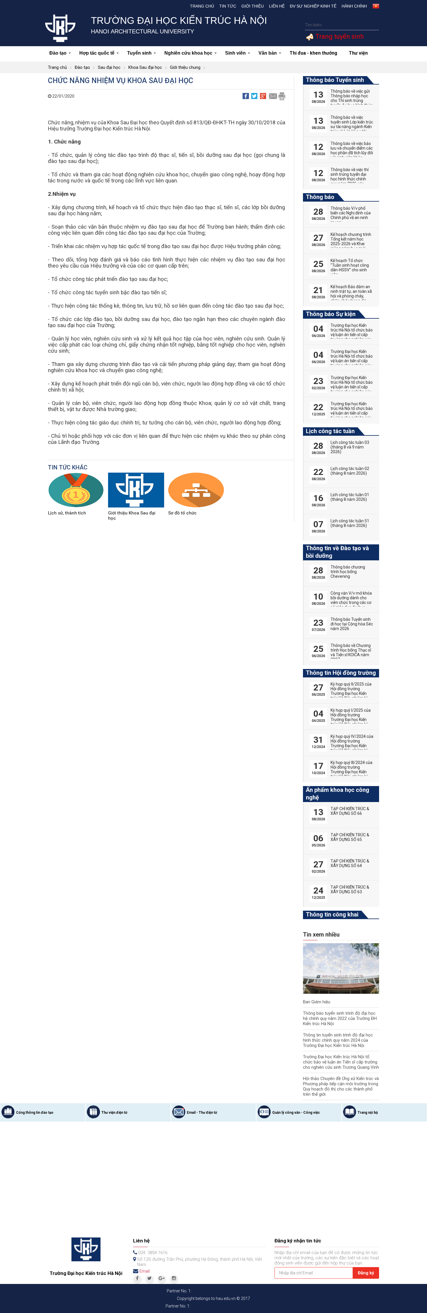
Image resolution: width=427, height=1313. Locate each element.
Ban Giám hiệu (316, 1002)
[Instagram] (174, 1279)
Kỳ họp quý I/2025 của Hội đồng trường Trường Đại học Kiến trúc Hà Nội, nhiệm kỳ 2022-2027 (351, 719)
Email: (144, 1271)
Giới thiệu (252, 6)
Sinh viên (235, 53)
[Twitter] (149, 1279)
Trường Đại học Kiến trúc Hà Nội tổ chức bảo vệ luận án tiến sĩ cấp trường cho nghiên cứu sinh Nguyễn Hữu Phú (352, 387)
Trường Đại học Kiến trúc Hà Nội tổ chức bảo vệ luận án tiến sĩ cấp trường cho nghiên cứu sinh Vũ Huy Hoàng (352, 413)
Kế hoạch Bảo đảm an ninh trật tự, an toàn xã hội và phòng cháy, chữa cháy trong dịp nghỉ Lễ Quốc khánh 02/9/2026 (351, 298)
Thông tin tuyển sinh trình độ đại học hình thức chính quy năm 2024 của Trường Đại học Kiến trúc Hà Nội (338, 1040)
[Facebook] (137, 1279)
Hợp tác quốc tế (96, 53)
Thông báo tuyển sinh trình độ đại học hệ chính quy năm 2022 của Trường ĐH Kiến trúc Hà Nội (340, 1018)
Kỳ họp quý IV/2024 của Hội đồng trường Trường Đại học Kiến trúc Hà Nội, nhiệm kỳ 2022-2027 (352, 745)
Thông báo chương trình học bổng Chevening (348, 572)
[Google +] (161, 1279)
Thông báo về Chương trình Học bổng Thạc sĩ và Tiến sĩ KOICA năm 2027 (351, 652)
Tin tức (227, 6)
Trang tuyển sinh (339, 36)
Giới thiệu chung (185, 67)
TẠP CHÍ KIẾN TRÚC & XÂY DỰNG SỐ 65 (350, 837)
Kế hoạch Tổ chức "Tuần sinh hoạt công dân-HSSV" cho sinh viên (350, 267)
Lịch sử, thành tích (67, 513)
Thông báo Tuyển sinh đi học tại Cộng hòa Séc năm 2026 (352, 624)
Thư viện (358, 53)
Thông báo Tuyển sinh (335, 79)
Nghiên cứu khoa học (188, 53)
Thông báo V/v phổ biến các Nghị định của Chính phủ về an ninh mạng (351, 215)
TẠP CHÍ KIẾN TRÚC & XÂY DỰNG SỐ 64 (350, 863)
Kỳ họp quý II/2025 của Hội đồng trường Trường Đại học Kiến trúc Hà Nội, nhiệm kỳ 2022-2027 (351, 693)
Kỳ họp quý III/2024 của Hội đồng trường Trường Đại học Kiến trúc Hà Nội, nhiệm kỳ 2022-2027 (351, 771)
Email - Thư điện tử (202, 1113)
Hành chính (354, 6)
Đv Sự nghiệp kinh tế (313, 6)
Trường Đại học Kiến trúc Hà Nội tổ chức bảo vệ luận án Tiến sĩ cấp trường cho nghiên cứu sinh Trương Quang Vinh (341, 1062)
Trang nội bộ (368, 1113)
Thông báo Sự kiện (331, 314)
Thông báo (320, 196)
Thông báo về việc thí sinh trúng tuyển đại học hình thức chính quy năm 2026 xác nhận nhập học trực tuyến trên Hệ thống (350, 181)
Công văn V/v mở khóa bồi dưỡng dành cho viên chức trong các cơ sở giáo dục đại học (351, 600)
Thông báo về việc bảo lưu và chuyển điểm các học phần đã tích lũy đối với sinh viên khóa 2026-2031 (352, 152)
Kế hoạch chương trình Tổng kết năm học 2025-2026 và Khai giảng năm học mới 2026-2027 (351, 243)
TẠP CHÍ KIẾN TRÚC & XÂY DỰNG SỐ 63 (350, 889)
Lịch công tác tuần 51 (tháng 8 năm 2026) (350, 523)
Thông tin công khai (332, 914)
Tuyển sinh (139, 53)
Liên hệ (277, 6)
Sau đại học (109, 67)
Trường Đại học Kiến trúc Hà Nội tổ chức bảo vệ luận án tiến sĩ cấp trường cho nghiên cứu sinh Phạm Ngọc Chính (352, 360)
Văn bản (268, 53)
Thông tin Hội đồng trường (341, 672)
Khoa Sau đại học (145, 67)
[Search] (374, 25)
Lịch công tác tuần (330, 431)
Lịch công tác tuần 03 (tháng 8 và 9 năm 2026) (350, 447)
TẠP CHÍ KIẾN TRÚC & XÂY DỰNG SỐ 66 (350, 811)
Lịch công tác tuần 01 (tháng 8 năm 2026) (350, 497)
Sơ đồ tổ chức (182, 513)
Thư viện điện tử (114, 1113)
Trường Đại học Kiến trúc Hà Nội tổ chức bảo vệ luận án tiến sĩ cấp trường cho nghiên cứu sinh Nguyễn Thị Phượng (352, 337)
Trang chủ (202, 6)
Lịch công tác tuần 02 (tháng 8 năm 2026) (350, 471)
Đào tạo (58, 53)
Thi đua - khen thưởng (313, 53)
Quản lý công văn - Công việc (296, 1113)
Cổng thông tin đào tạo (34, 1113)
